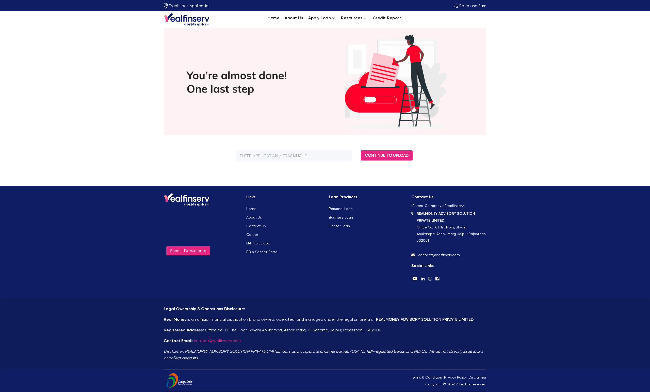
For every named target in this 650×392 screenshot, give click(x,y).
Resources (352, 17)
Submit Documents (188, 250)
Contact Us (256, 226)
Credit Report (387, 17)
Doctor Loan (339, 226)
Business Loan (341, 217)
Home (274, 17)
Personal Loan (341, 209)
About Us (294, 17)
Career (252, 235)
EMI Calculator (258, 243)
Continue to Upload (387, 155)
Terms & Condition (426, 377)
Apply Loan (319, 17)
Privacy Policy (455, 377)
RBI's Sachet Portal (262, 252)
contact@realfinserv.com (217, 340)
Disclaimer (477, 377)
